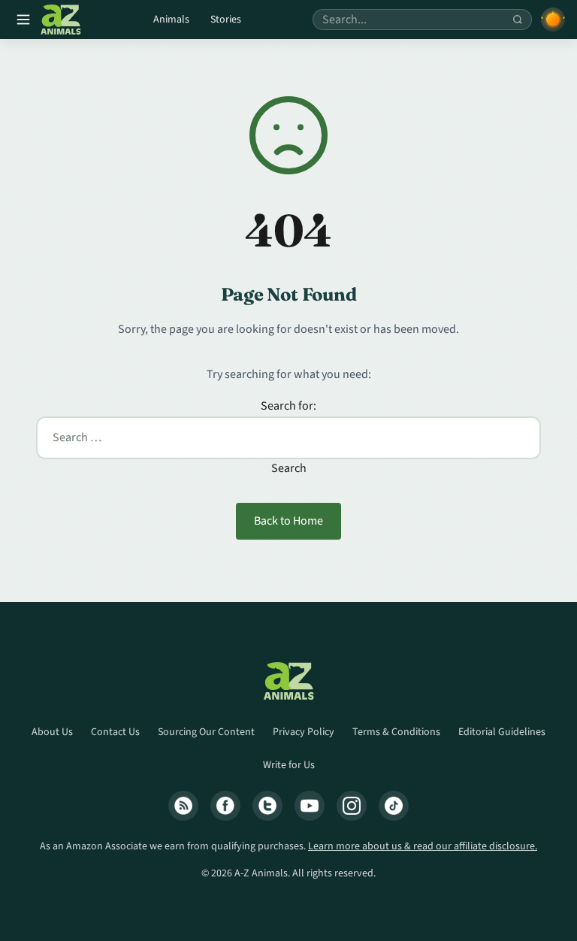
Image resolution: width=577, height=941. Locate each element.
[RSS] (183, 806)
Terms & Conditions (396, 732)
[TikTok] (394, 806)
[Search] (518, 20)
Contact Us (115, 732)
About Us (52, 732)
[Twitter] (267, 806)
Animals (171, 19)
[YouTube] (310, 806)
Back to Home (288, 521)
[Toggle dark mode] (553, 20)
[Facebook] (225, 806)
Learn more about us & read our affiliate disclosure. (422, 846)
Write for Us (289, 765)
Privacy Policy (303, 732)
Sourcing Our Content (206, 732)
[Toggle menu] (23, 19)
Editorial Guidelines (501, 732)
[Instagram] (352, 806)
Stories (225, 19)
